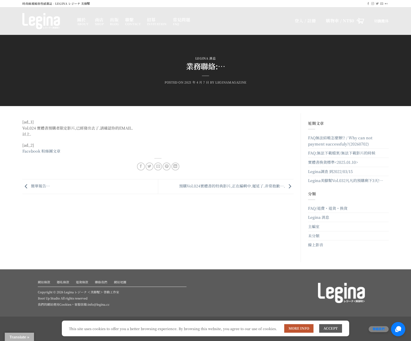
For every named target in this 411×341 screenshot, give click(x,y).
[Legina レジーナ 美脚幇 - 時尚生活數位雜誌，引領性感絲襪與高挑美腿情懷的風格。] (46, 21)
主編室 (313, 226)
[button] (345, 20)
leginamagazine (230, 82)
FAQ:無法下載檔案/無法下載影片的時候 (341, 153)
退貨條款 (82, 282)
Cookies (65, 304)
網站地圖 (120, 282)
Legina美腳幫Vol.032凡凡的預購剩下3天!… (345, 180)
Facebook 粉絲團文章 (41, 151)
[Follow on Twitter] (377, 3)
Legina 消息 (205, 58)
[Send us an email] (381, 3)
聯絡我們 (101, 282)
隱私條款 (63, 282)
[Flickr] (386, 3)
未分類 (313, 235)
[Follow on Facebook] (368, 3)
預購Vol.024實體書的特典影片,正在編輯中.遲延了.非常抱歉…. (232, 186)
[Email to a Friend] (158, 166)
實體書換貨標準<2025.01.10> (333, 162)
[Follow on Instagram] (372, 3)
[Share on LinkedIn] (175, 166)
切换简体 (381, 20)
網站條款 (44, 282)
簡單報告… (40, 186)
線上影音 (315, 245)
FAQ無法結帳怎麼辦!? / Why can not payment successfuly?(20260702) (340, 141)
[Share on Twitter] (149, 166)
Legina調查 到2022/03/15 (330, 171)
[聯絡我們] (398, 329)
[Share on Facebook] (141, 166)
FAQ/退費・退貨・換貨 (327, 208)
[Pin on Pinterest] (167, 166)
